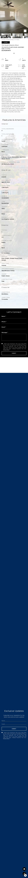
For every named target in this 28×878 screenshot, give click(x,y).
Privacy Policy (6, 349)
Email (3, 327)
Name (3, 316)
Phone (4, 321)
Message (4, 332)
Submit (14, 353)
